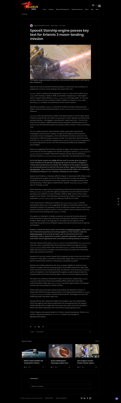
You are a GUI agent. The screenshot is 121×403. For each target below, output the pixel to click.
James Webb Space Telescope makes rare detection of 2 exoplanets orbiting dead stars (60, 362)
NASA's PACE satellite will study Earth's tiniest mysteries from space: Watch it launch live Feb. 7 (33, 362)
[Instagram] (82, 398)
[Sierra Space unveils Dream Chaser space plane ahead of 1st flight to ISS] (87, 351)
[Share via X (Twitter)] (35, 326)
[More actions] (90, 26)
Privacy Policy (49, 398)
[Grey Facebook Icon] (118, 201)
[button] (99, 5)
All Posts (24, 14)
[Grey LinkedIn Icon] (118, 199)
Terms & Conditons (61, 398)
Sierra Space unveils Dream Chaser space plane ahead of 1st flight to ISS (86, 362)
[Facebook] (87, 398)
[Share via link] (43, 326)
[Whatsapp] (90, 398)
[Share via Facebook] (31, 326)
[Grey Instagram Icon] (118, 204)
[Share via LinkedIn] (39, 326)
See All (97, 341)
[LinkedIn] (84, 398)
